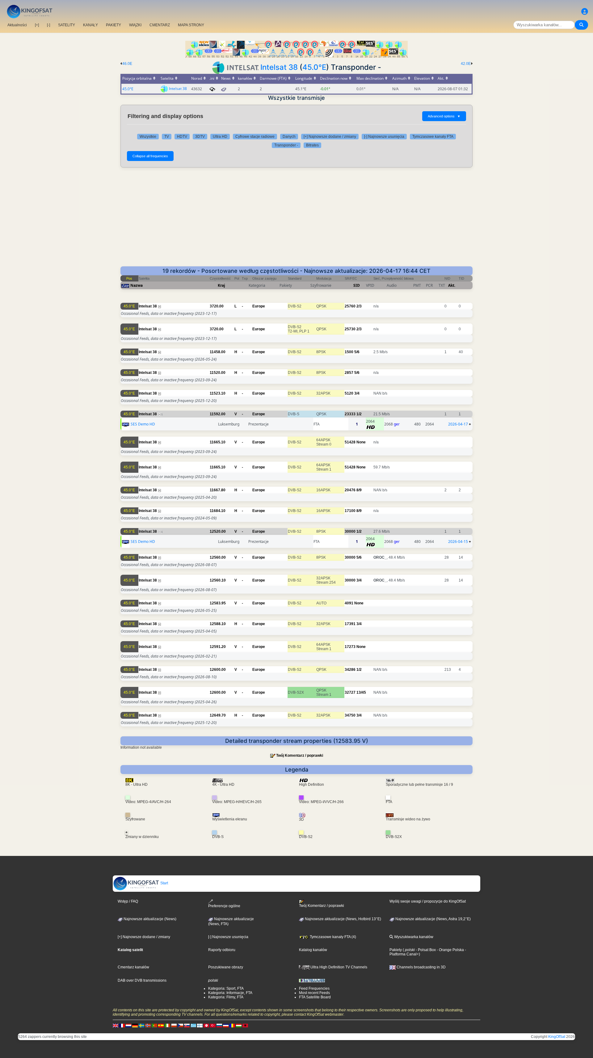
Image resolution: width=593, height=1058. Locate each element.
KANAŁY (90, 25)
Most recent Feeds (314, 993)
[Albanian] (245, 1025)
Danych (289, 136)
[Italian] (167, 1025)
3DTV (200, 136)
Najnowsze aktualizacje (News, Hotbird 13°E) (342, 919)
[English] (115, 1025)
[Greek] (193, 1025)
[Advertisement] (296, 220)
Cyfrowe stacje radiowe (255, 136)
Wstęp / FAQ (128, 901)
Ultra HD (220, 136)
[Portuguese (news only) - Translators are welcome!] (154, 1025)
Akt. (451, 285)
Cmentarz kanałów (133, 967)
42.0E (466, 63)
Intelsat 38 (279, 67)
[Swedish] (141, 1025)
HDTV (182, 136)
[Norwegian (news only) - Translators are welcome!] (148, 1025)
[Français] (122, 1025)
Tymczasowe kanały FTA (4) (332, 937)
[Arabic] (206, 1025)
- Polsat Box (425, 950)
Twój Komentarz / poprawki (299, 755)
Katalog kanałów (313, 950)
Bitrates (312, 145)
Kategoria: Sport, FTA (226, 988)
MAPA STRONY (191, 25)
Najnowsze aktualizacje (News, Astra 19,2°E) (432, 919)
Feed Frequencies (314, 988)
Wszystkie (148, 136)
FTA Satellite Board (315, 997)
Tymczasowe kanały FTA (432, 136)
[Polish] (174, 1025)
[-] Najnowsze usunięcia (384, 136)
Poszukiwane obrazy (225, 967)
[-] (48, 25)
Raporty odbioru (221, 950)
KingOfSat (556, 1037)
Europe (258, 306)
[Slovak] (187, 1025)
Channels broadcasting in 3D (421, 967)
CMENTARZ (159, 25)
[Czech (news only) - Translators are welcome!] (180, 1025)
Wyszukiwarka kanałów (413, 937)
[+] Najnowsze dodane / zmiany (330, 136)
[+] (37, 25)
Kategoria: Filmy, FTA (225, 997)
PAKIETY (113, 25)
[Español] (161, 1025)
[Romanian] (232, 1025)
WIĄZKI (135, 25)
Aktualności (17, 25)
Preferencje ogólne (224, 906)
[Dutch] (128, 1025)
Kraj (221, 285)
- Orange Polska (450, 950)
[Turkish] (213, 1025)
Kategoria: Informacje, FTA (230, 993)
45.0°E (314, 67)
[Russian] (219, 1025)
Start (163, 883)
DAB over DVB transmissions (142, 980)
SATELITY (66, 25)
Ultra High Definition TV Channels (338, 967)
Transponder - (286, 145)
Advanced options (444, 116)
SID (356, 285)
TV (166, 136)
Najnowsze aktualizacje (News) (149, 919)
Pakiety (395, 950)
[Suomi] (200, 1025)
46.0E (127, 63)
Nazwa (136, 285)
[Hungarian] (239, 1025)
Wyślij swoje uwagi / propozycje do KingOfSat (427, 901)
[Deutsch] (135, 1025)
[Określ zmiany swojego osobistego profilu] (584, 11)
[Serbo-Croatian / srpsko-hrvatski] (226, 1025)
